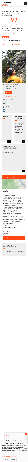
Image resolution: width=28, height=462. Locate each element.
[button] (4, 66)
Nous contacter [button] (9, 99)
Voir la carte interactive (14, 238)
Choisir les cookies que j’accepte (9, 456)
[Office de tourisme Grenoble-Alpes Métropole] (6, 3)
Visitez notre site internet (11, 103)
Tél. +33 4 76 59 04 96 (10, 96)
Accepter (13, 459)
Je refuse (6, 459)
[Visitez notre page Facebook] (4, 110)
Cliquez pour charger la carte (11, 177)
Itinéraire (8, 92)
